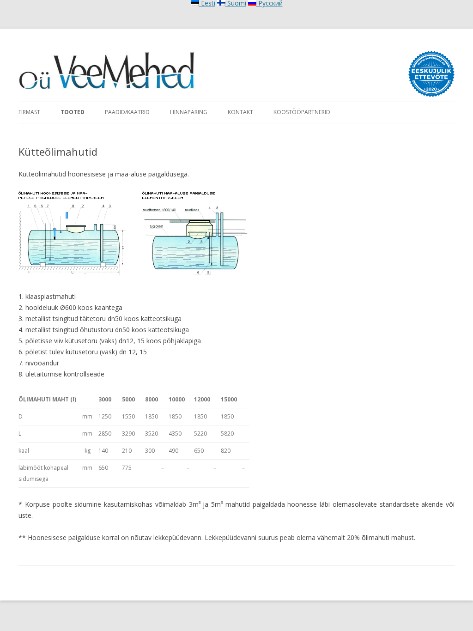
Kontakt (240, 112)
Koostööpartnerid (301, 112)
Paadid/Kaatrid (127, 112)
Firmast (29, 112)
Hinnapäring (188, 112)
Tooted (73, 112)
